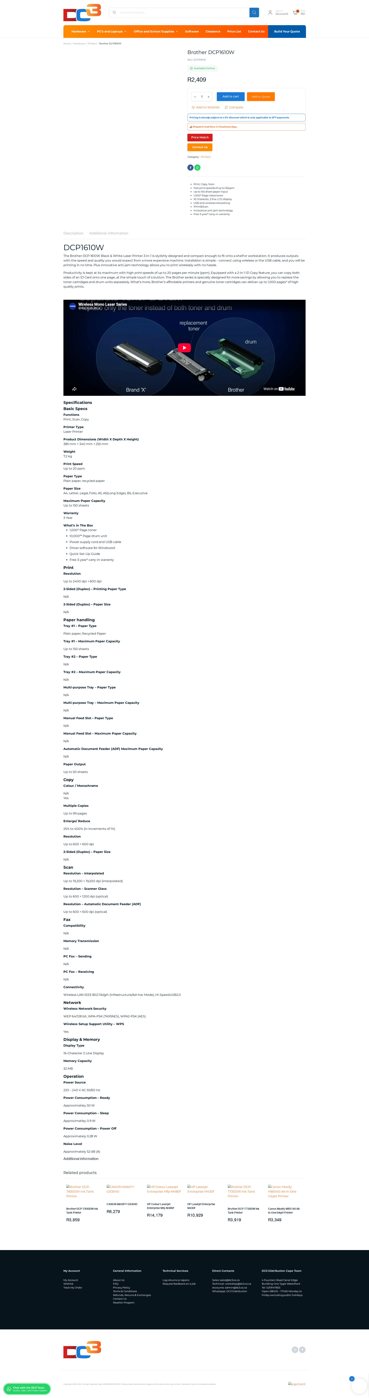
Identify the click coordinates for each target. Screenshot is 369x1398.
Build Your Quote (287, 31)
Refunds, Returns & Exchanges (132, 1295)
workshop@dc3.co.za (238, 1283)
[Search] (254, 12)
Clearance (213, 31)
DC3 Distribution (236, 1291)
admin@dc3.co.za (236, 1287)
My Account (70, 1280)
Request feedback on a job (179, 1283)
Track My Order (72, 1287)
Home (67, 43)
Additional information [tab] (108, 233)
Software (192, 31)
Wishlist (68, 1283)
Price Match (200, 137)
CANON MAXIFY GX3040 (122, 1204)
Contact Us (256, 31)
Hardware (78, 31)
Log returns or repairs (176, 1280)
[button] (205, 107)
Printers (92, 43)
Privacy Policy (121, 1287)
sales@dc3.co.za (230, 1280)
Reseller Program (124, 1302)
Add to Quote (261, 96)
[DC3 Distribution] (82, 12)
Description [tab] (73, 233)
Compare (236, 107)
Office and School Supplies (154, 31)
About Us (118, 1280)
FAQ (115, 1283)
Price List (234, 31)
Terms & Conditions (125, 1291)
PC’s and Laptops (110, 31)
